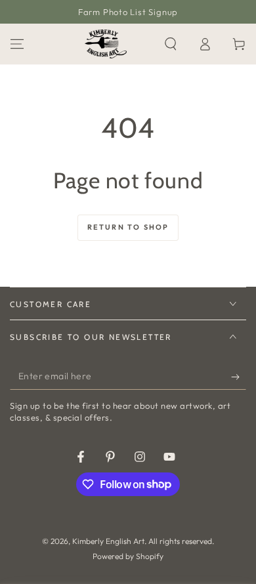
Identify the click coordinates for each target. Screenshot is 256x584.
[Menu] (17, 44)
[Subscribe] (238, 376)
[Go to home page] (106, 44)
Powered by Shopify (128, 556)
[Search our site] (171, 44)
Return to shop (128, 227)
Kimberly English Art (108, 541)
